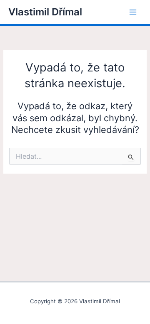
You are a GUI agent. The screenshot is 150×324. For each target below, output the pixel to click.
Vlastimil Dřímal (45, 12)
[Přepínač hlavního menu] (133, 12)
